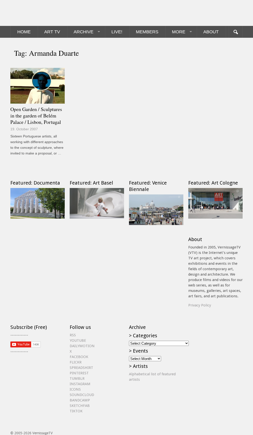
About (211, 31)
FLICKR (76, 362)
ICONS (75, 389)
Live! (116, 31)
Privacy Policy (199, 305)
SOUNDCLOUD (82, 395)
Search (235, 32)
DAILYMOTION (82, 346)
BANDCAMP (80, 400)
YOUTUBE (78, 340)
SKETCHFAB (80, 405)
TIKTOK (76, 411)
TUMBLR (77, 378)
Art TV (52, 31)
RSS (73, 335)
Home (24, 31)
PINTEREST (79, 373)
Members (147, 31)
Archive (83, 31)
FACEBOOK (79, 357)
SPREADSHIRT (81, 367)
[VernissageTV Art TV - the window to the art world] (35, 13)
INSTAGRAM (80, 384)
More (178, 31)
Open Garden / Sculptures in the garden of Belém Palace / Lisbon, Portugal (36, 115)
